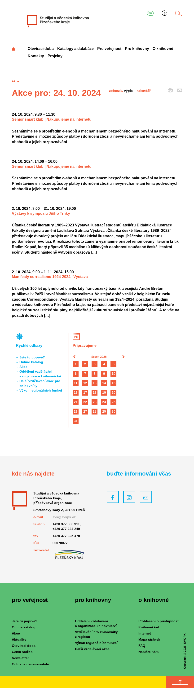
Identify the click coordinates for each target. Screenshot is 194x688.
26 (76, 411)
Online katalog (31, 362)
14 (104, 383)
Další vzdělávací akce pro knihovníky (39, 383)
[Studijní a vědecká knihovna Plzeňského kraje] (57, 21)
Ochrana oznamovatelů (30, 664)
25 (113, 402)
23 (95, 402)
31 (76, 421)
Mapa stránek (149, 639)
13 (95, 383)
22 (85, 402)
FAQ (141, 646)
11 (75, 383)
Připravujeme (85, 346)
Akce (23, 367)
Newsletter (20, 658)
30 (113, 411)
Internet (144, 633)
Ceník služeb (22, 652)
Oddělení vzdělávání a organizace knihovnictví (40, 374)
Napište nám (148, 652)
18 (95, 392)
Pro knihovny (137, 49)
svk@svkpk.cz (64, 517)
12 (85, 383)
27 (85, 411)
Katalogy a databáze (75, 49)
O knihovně (163, 49)
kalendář (143, 91)
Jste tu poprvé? (32, 357)
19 (104, 392)
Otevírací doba (41, 49)
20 (113, 392)
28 (95, 411)
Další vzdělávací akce (92, 649)
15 (113, 383)
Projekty (55, 56)
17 (85, 392)
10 (113, 373)
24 (104, 402)
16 (76, 392)
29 (104, 411)
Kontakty (36, 56)
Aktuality (19, 639)
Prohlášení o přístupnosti (159, 621)
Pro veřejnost (109, 49)
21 (76, 402)
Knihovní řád (148, 627)
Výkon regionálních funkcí (40, 390)
